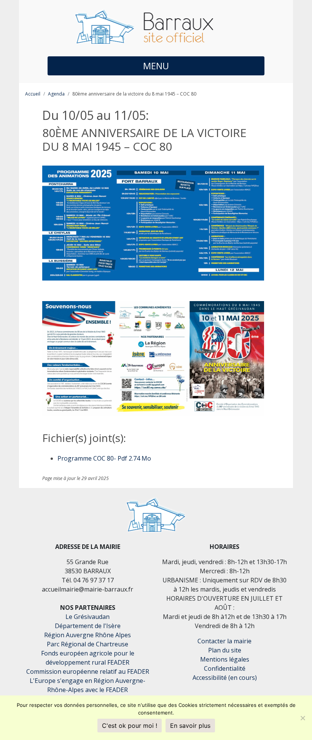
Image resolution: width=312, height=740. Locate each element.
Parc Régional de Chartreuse (87, 644)
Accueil (32, 94)
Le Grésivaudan (87, 616)
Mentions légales (224, 659)
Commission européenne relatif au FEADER (87, 671)
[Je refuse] (302, 718)
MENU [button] (156, 65)
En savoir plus (190, 725)
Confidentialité (224, 668)
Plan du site (224, 650)
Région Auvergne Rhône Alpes (87, 635)
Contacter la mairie (224, 641)
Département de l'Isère (88, 626)
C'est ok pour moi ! (129, 725)
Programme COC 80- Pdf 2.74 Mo (104, 458)
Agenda (56, 94)
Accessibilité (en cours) (225, 677)
